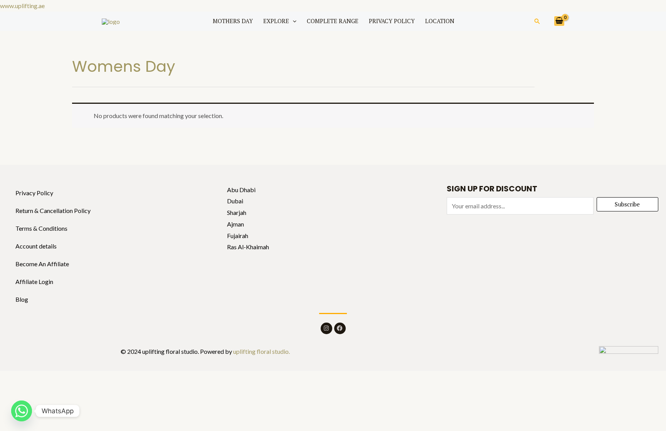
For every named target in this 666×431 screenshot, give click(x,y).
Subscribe (627, 204)
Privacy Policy (34, 192)
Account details (36, 246)
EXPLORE (276, 20)
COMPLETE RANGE (332, 20)
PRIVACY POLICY (392, 20)
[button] (292, 20)
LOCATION (439, 20)
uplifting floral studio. (261, 351)
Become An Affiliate (42, 263)
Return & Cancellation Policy (53, 210)
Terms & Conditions (41, 228)
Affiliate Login (34, 281)
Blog (21, 299)
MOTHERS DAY (233, 20)
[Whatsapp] (21, 411)
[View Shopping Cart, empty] (559, 21)
